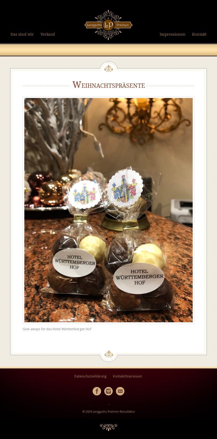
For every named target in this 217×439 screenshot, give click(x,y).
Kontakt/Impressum (127, 376)
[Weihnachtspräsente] (108, 210)
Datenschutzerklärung (90, 376)
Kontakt (199, 34)
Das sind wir (22, 34)
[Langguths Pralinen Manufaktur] (108, 41)
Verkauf (47, 34)
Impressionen (173, 34)
